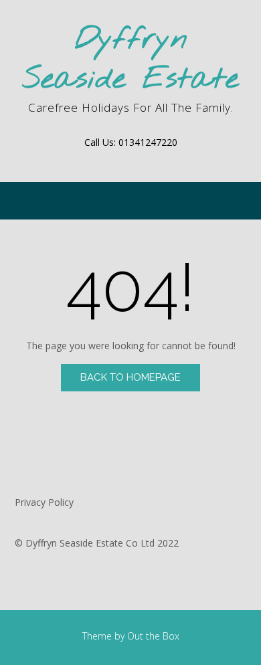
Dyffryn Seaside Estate (130, 60)
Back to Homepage (130, 377)
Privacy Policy (44, 502)
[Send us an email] (130, 162)
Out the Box (153, 636)
